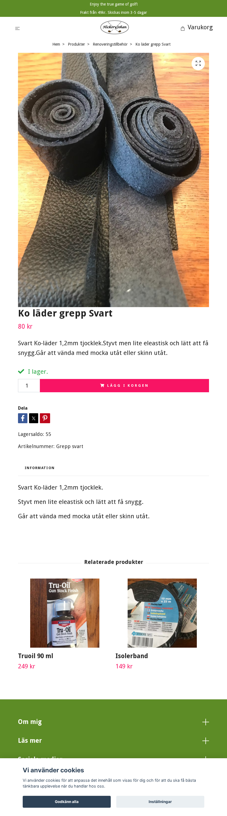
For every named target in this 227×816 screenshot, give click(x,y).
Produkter (76, 44)
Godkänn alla (67, 801)
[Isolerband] (162, 613)
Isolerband (131, 656)
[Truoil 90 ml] (64, 613)
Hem (56, 44)
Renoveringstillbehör (110, 44)
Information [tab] (40, 468)
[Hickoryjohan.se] (114, 27)
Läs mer (30, 740)
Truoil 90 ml (35, 656)
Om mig (30, 721)
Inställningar (160, 801)
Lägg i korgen (128, 385)
